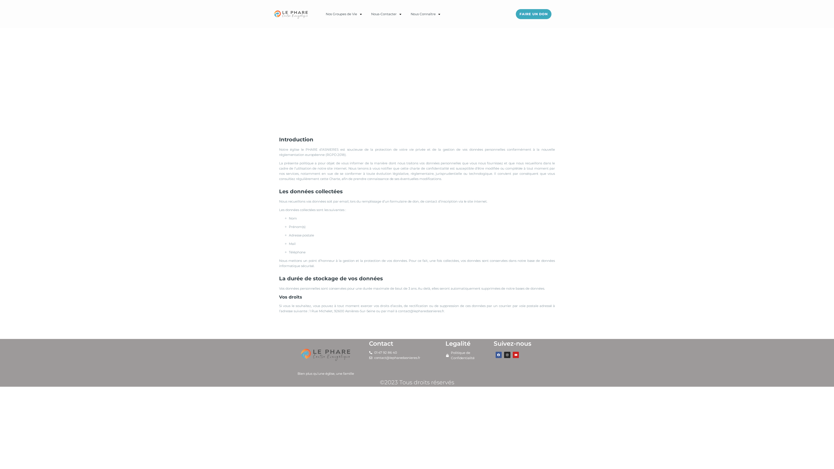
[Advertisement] (417, 60)
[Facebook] (499, 355)
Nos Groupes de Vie (341, 14)
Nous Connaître (423, 14)
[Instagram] (507, 355)
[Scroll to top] (823, 458)
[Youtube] (516, 355)
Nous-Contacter (384, 14)
